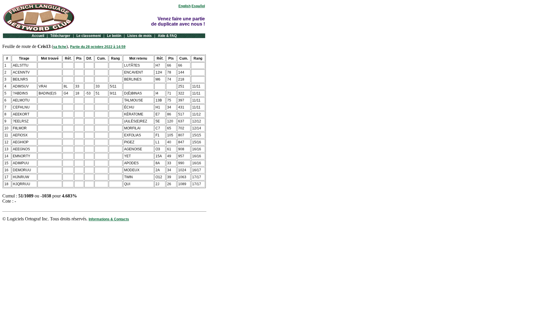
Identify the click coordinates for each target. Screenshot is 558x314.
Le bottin (114, 36)
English (184, 6)
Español (198, 6)
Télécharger (60, 36)
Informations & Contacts (109, 219)
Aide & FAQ (167, 36)
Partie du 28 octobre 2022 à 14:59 (98, 47)
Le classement (88, 36)
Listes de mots (139, 36)
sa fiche (59, 47)
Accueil (38, 36)
